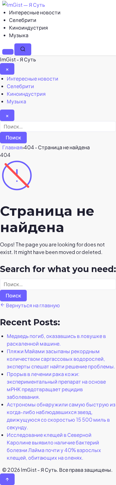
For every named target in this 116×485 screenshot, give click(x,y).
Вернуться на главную (32, 305)
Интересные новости (35, 12)
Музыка (18, 35)
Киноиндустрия (28, 27)
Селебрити (22, 20)
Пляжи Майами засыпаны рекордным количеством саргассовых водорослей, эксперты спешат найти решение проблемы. (61, 359)
